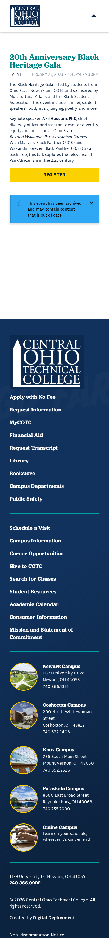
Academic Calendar (35, 604)
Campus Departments (37, 486)
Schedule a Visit (30, 528)
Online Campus (60, 827)
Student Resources (33, 591)
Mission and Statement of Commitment (41, 633)
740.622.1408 (56, 731)
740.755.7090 (56, 808)
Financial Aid (26, 435)
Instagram (52, 373)
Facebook (16, 373)
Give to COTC (26, 566)
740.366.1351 (56, 686)
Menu (94, 16)
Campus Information (35, 540)
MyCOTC (20, 422)
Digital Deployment (54, 918)
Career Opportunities (36, 553)
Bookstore (22, 473)
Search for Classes (33, 579)
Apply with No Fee (33, 397)
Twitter (69, 373)
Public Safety (26, 499)
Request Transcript (34, 448)
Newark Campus (61, 666)
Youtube (34, 373)
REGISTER (54, 175)
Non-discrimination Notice (37, 934)
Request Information (35, 409)
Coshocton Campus (64, 705)
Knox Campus (58, 750)
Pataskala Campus (63, 788)
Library (19, 460)
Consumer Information (38, 617)
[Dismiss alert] (91, 203)
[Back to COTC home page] (47, 362)
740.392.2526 (56, 770)
